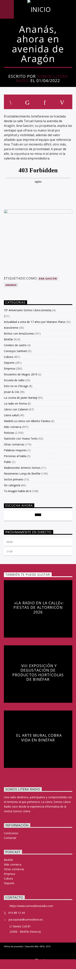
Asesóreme (11, 327)
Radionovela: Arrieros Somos (22, 468)
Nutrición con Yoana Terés (21, 438)
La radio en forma (15, 403)
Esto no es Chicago (16, 386)
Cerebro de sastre (15, 345)
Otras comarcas (14, 444)
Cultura (8, 357)
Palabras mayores (15, 450)
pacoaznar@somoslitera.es (26, 919)
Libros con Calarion (16, 409)
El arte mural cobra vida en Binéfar (39, 738)
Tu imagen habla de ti (17, 491)
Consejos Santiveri (15, 351)
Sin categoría (12, 485)
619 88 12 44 (16, 913)
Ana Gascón (48, 278)
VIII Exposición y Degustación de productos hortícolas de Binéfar (38, 672)
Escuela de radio (14, 380)
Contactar (10, 838)
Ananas (11, 285)
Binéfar (8, 339)
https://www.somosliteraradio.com (31, 906)
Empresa (9, 368)
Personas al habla (15, 456)
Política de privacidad (13, 946)
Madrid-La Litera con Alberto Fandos (27, 421)
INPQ (42, 946)
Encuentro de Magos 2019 (20, 374)
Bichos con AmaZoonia (19, 333)
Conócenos (11, 833)
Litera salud (11, 415)
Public (7, 462)
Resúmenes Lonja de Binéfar (22, 473)
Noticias (9, 433)
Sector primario (13, 479)
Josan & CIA (11, 392)
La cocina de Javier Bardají (20, 398)
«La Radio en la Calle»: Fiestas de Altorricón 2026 (38, 607)
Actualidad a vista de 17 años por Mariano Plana (34, 322)
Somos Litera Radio (42, 78)
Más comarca (12, 427)
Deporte (9, 362)
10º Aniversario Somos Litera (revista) (27, 310)
